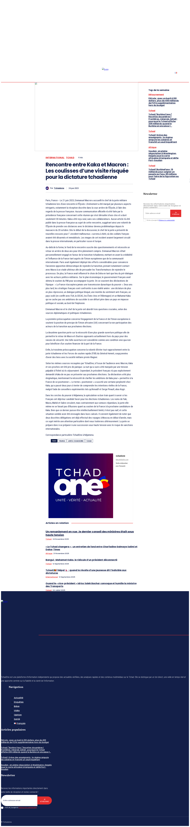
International (55, 158)
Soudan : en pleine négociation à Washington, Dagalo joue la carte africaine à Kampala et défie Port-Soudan (163, 156)
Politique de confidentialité (167, 220)
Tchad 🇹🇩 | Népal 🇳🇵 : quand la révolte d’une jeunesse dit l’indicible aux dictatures (86, 572)
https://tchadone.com (122, 459)
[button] (172, 49)
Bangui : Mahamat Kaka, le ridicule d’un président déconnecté (81, 559)
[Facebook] (181, 49)
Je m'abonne (175, 213)
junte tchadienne (75, 441)
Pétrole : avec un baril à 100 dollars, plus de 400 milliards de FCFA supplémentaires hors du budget (164, 102)
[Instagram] (184, 49)
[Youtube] (120, 474)
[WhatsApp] (119, 188)
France (62, 441)
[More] (128, 188)
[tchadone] (48, 188)
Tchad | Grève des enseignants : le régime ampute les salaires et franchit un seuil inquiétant (163, 138)
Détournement (156, 94)
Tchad (70, 158)
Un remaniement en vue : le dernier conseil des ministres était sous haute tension (90, 533)
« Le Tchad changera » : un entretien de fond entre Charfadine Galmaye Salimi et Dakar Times (91, 548)
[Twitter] (187, 49)
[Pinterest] (110, 188)
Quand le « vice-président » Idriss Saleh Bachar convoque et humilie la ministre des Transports (91, 585)
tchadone (59, 188)
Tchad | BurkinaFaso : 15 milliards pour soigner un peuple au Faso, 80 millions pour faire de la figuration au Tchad (164, 174)
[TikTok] (124, 470)
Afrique (49, 553)
